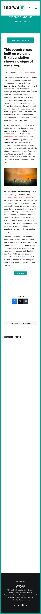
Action (27, 21)
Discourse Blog (29, 72)
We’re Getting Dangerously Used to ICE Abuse (20, 484)
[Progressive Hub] (15, 8)
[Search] (29, 8)
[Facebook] (14, 301)
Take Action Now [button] (20, 40)
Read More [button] (20, 273)
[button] (20, 347)
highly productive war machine (19, 197)
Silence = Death (14, 543)
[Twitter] (20, 301)
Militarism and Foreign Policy (21, 323)
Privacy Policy (20, 581)
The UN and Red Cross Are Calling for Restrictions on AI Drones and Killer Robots (19, 367)
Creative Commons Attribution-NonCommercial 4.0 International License (19, 592)
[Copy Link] (25, 301)
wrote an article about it (15, 137)
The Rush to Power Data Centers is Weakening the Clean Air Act (20, 424)
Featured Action (14, 420)
